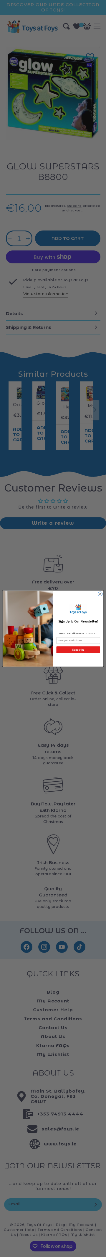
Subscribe (78, 650)
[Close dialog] (100, 594)
